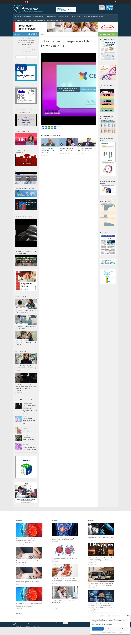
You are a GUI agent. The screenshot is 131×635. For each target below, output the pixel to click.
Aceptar (98, 629)
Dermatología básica (39, 20)
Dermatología (26, 428)
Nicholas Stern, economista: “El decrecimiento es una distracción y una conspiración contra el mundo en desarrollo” (25, 387)
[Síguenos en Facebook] (29, 34)
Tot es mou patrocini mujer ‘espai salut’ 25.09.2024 (66, 150)
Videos (29, 20)
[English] (27, 2)
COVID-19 (18, 16)
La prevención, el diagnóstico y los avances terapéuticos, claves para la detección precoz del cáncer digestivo (64, 580)
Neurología (25, 436)
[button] (128, 616)
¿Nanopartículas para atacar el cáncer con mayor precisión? (64, 559)
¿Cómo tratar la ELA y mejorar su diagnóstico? (28, 438)
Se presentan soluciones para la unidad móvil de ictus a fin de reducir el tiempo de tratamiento (100, 584)
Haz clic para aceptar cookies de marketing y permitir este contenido (69, 89)
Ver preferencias (123, 629)
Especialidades (27, 16)
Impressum (120, 632)
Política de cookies (102, 632)
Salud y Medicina (48, 50)
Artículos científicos (52, 20)
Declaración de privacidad (112, 632)
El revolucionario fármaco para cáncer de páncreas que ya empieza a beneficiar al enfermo (65, 539)
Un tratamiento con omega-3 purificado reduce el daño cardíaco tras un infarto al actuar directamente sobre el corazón (29, 540)
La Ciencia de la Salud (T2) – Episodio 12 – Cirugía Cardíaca (26, 327)
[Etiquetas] (31, 399)
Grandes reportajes (20, 20)
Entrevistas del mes (38, 16)
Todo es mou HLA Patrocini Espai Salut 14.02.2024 (85, 150)
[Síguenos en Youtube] (34, 34)
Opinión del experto (51, 16)
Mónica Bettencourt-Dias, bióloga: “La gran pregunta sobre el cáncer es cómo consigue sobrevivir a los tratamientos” (25, 367)
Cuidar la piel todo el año (28, 430)
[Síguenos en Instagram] (36, 34)
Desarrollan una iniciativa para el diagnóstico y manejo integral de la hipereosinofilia (29, 447)
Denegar (110, 629)
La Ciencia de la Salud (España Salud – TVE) (93, 16)
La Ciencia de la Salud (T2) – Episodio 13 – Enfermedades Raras (26, 311)
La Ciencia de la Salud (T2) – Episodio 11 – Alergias (26, 344)
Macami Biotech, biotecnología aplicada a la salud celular (100, 538)
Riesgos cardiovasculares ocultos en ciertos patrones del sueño (27, 562)
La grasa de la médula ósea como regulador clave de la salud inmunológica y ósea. (29, 421)
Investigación (26, 417)
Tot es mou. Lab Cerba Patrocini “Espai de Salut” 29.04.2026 (48, 150)
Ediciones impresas (63, 16)
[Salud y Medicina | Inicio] (46, 9)
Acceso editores (18, 2)
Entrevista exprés (75, 16)
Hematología (26, 444)
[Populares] (20, 399)
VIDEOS (43, 34)
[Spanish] (25, 2)
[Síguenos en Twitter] (32, 34)
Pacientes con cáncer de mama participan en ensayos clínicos (64, 601)
